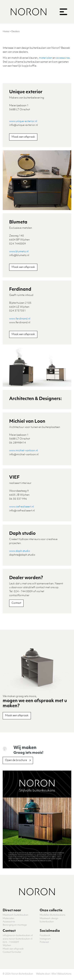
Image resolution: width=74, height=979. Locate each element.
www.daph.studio (19, 551)
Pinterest (44, 942)
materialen (45, 58)
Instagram (45, 939)
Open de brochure (16, 760)
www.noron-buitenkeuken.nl (17, 939)
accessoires (63, 58)
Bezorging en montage (15, 925)
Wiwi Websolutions (61, 974)
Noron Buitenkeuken (22, 974)
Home (6, 31)
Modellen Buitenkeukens (52, 915)
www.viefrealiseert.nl (21, 506)
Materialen (8, 918)
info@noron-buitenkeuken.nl (18, 935)
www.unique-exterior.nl (23, 121)
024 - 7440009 (11, 942)
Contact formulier (12, 952)
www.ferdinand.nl (19, 318)
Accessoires (9, 922)
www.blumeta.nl (19, 251)
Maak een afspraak (23, 136)
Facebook (45, 935)
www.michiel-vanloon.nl (23, 450)
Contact (16, 603)
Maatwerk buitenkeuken (15, 915)
